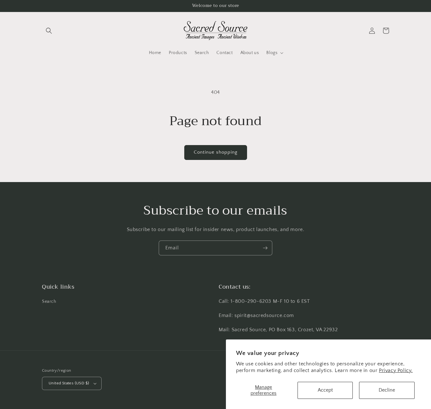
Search (49, 301)
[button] (49, 31)
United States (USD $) (69, 383)
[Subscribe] (265, 248)
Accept (325, 390)
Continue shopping (216, 152)
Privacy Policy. (396, 370)
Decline (387, 390)
